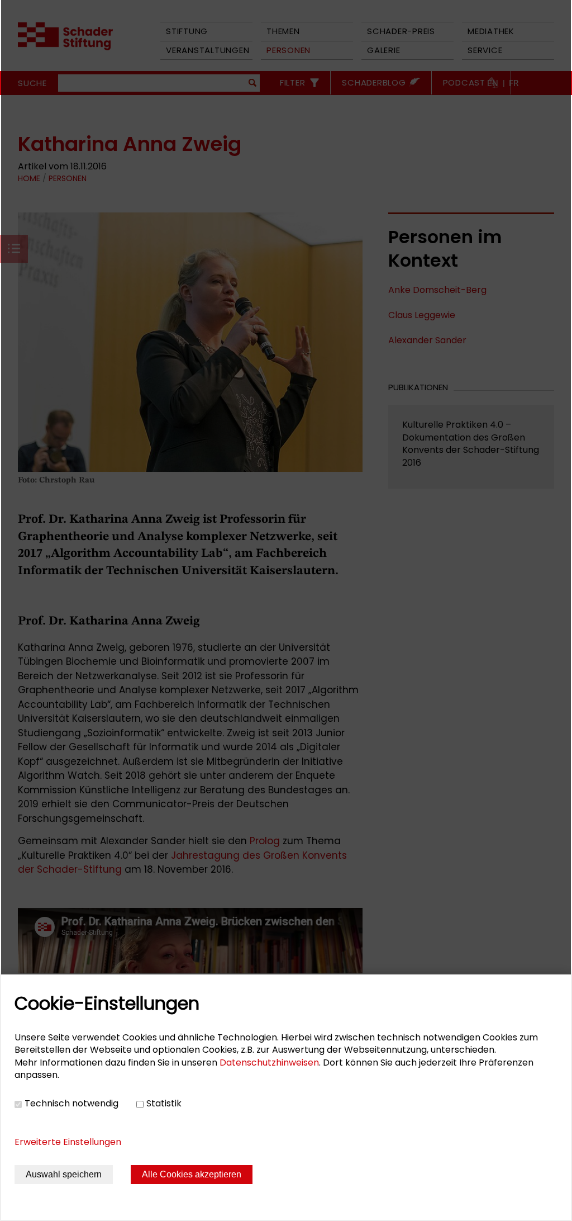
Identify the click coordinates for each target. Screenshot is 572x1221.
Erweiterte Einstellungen (68, 1141)
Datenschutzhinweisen (269, 1062)
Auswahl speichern (64, 1174)
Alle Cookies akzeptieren (191, 1174)
